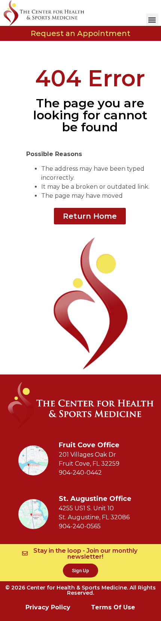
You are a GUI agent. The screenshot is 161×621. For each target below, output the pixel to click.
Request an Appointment (80, 33)
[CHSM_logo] (44, 13)
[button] (152, 20)
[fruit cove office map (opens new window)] (33, 460)
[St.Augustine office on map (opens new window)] (33, 514)
